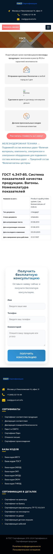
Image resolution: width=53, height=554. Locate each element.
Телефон (12, 313)
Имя (10, 300)
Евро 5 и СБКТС (12, 429)
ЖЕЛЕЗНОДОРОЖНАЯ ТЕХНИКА (19, 144)
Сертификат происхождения (17, 441)
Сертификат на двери (14, 516)
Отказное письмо (12, 437)
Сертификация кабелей (15, 524)
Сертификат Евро (12, 433)
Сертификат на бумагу (15, 503)
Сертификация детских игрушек (19, 520)
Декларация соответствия (16, 421)
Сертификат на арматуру (16, 499)
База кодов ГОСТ (13, 461)
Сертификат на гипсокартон (17, 512)
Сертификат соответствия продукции (21, 417)
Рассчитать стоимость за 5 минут (26, 136)
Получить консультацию (26, 355)
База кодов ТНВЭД (13, 483)
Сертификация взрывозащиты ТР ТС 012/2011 (25, 508)
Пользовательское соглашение (26, 550)
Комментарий (14, 327)
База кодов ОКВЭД (13, 467)
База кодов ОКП (12, 471)
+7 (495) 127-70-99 (28, 14)
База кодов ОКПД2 (13, 475)
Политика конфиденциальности (27, 546)
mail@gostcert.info (28, 19)
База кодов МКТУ (12, 457)
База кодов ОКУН (12, 479)
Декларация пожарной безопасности (21, 425)
